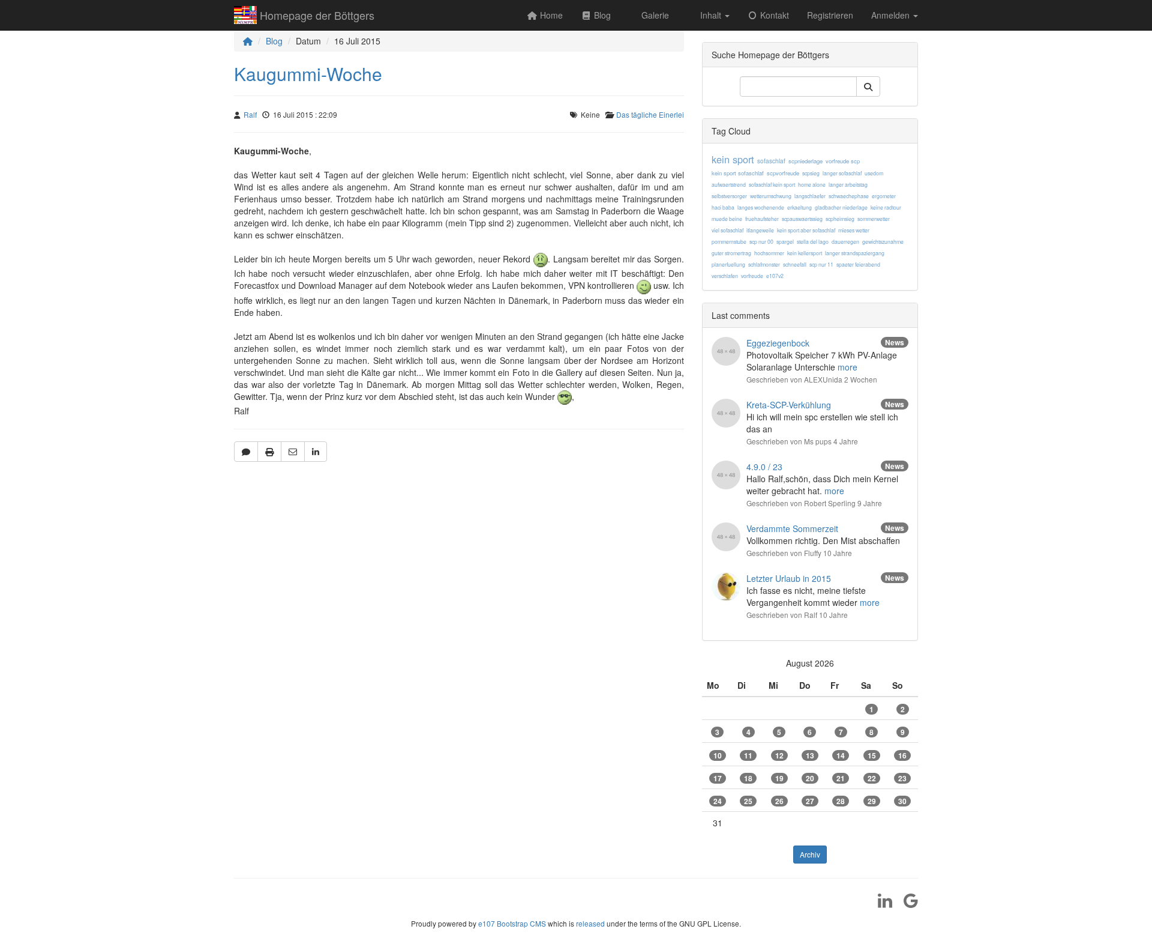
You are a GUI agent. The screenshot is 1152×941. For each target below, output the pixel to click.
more (847, 367)
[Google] (906, 904)
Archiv (810, 854)
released (590, 923)
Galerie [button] (654, 15)
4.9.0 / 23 (764, 467)
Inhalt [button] (711, 15)
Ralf (250, 114)
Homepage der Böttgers (317, 15)
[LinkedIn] (880, 904)
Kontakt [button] (773, 15)
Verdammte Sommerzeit (792, 528)
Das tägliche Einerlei (650, 114)
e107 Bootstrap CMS (512, 923)
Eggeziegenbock (777, 343)
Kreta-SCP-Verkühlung (788, 405)
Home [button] (550, 15)
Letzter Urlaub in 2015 (788, 578)
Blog (274, 41)
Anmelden (891, 15)
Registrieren (830, 15)
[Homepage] (248, 41)
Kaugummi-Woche (308, 73)
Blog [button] (601, 15)
